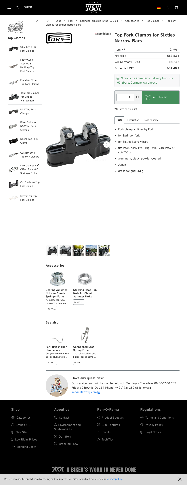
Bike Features (108, 425)
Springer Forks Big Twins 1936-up (99, 21)
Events (104, 432)
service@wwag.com (84, 392)
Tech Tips (105, 440)
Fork (70, 21)
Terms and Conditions (157, 418)
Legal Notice (150, 432)
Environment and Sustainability (67, 427)
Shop (28, 7)
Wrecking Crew (66, 444)
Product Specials (110, 418)
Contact (61, 418)
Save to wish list (128, 109)
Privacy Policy (151, 425)
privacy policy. (114, 479)
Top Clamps (152, 21)
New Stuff (20, 432)
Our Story (62, 437)
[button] (106, 144)
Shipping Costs (23, 447)
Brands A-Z (20, 425)
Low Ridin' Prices (24, 440)
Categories (21, 418)
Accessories (132, 21)
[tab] (119, 120)
